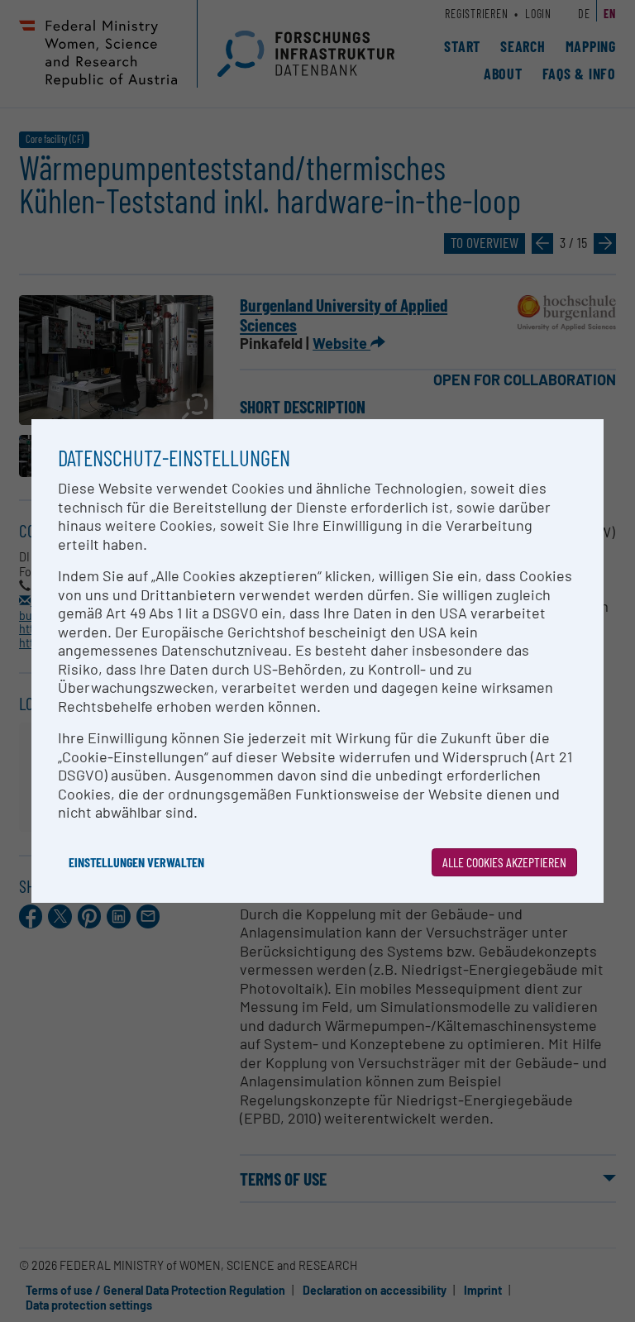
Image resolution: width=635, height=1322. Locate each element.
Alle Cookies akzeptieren (504, 862)
